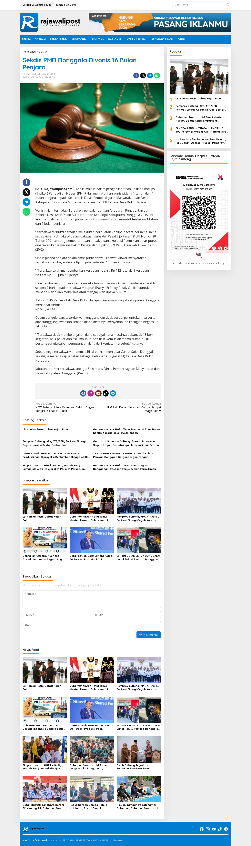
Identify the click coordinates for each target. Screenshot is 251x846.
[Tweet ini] (143, 75)
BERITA (26, 77)
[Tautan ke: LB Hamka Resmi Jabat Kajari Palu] (199, 76)
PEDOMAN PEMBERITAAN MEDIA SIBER (86, 840)
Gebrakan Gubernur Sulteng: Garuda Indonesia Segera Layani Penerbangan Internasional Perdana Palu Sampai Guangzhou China (127, 443)
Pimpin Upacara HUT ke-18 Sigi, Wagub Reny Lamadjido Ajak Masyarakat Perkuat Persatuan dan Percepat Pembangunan (54, 467)
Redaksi (118, 840)
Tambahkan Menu (66, 4)
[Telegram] (113, 393)
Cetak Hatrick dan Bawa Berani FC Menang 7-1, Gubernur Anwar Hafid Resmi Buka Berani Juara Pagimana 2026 (43, 806)
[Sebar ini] (136, 75)
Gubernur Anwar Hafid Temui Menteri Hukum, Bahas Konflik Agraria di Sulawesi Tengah (126, 431)
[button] (228, 5)
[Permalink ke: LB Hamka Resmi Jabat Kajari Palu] (45, 500)
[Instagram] (90, 393)
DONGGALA (37, 77)
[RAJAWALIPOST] (50, 22)
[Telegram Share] (150, 75)
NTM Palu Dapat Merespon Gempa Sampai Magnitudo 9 (133, 407)
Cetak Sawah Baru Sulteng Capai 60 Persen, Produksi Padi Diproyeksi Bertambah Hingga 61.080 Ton (56, 455)
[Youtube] (98, 393)
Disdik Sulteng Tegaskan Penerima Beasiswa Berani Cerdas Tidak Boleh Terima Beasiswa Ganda (134, 767)
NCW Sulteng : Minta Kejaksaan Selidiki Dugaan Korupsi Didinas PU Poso (65, 407)
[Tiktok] (106, 393)
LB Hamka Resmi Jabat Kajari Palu (45, 429)
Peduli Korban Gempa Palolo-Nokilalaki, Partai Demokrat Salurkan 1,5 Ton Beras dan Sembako (89, 806)
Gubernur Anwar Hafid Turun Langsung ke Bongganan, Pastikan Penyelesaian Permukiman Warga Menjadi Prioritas (124, 467)
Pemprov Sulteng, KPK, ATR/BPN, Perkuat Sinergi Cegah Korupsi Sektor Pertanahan (54, 443)
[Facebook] (83, 393)
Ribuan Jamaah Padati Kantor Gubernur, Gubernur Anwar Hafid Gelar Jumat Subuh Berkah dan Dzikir (138, 806)
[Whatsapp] (157, 75)
